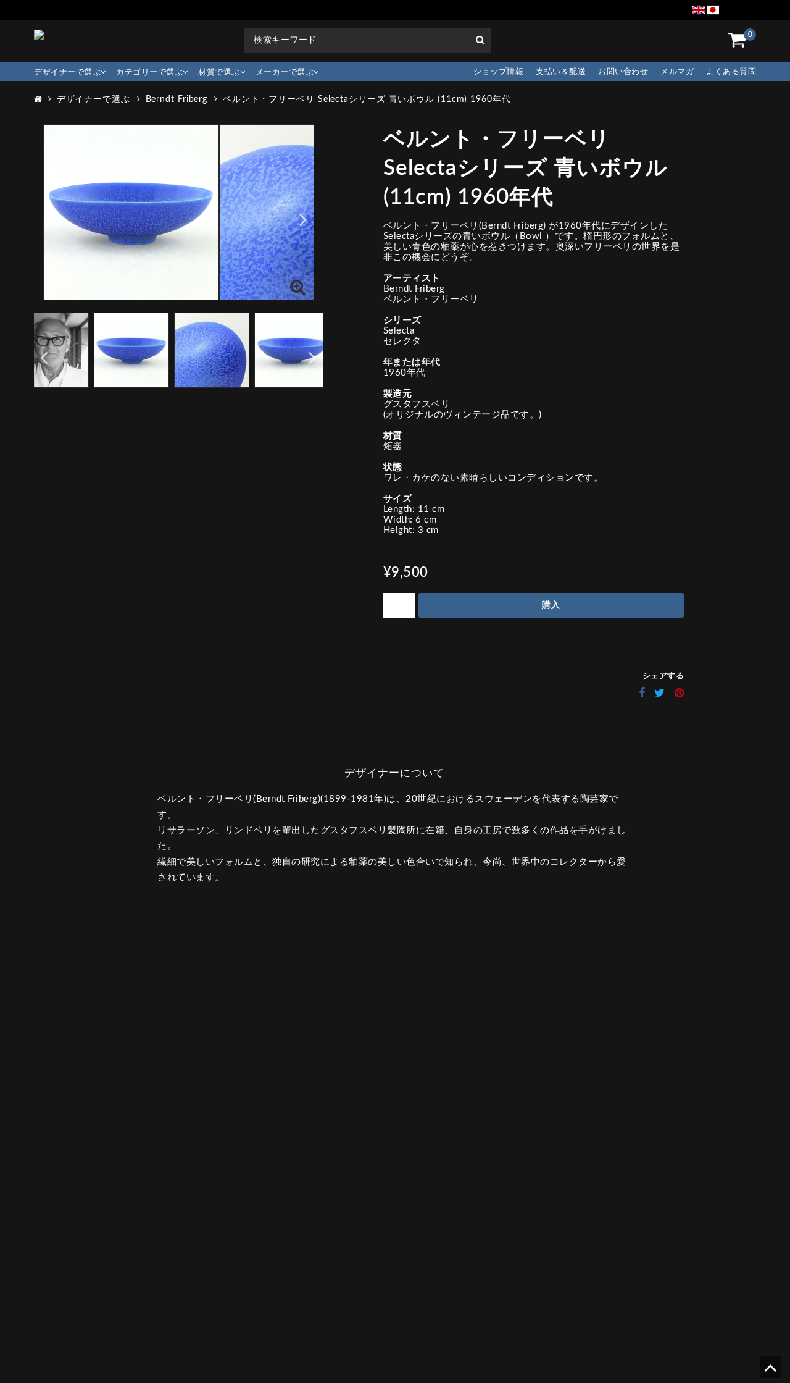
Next (303, 219)
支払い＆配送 (561, 72)
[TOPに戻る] (770, 1372)
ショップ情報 (498, 72)
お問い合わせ (623, 72)
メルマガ (677, 72)
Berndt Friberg (177, 99)
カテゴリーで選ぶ (149, 73)
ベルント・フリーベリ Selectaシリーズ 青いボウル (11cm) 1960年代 (367, 99)
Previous (53, 219)
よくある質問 (731, 72)
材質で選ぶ (219, 73)
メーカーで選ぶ (285, 73)
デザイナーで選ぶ (67, 73)
